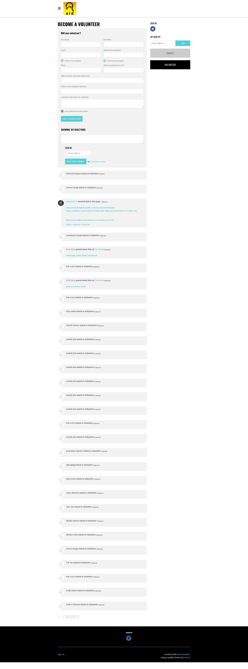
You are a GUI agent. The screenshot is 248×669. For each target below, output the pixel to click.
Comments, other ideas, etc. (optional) (74, 97)
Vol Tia (69, 563)
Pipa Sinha (71, 311)
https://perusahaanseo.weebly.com (121, 211)
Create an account (97, 162)
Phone (63, 65)
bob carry (70, 266)
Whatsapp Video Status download (81, 255)
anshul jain (71, 339)
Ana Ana (70, 507)
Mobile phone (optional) (112, 50)
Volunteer (170, 64)
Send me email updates (73, 61)
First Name (65, 40)
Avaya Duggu (72, 549)
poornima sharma (74, 451)
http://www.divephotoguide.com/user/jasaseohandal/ (90, 208)
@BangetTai (72, 201)
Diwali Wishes (72, 325)
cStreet (187, 657)
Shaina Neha (72, 535)
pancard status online (76, 287)
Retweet (77, 224)
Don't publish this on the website (76, 111)
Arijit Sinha (71, 591)
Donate (170, 53)
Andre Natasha (73, 604)
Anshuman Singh (74, 235)
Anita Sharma (72, 493)
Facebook (99, 249)
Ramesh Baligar (73, 174)
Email (63, 50)
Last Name (107, 40)
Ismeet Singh (72, 188)
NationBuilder (183, 654)
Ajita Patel (71, 479)
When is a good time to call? (113, 65)
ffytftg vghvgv (72, 521)
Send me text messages (115, 61)
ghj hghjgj (70, 465)
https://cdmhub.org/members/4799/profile (85, 211)
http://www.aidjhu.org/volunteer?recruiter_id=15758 (90, 220)
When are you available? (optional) (73, 87)
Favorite (86, 224)
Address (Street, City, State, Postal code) (75, 76)
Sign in (61, 654)
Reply (68, 224)
